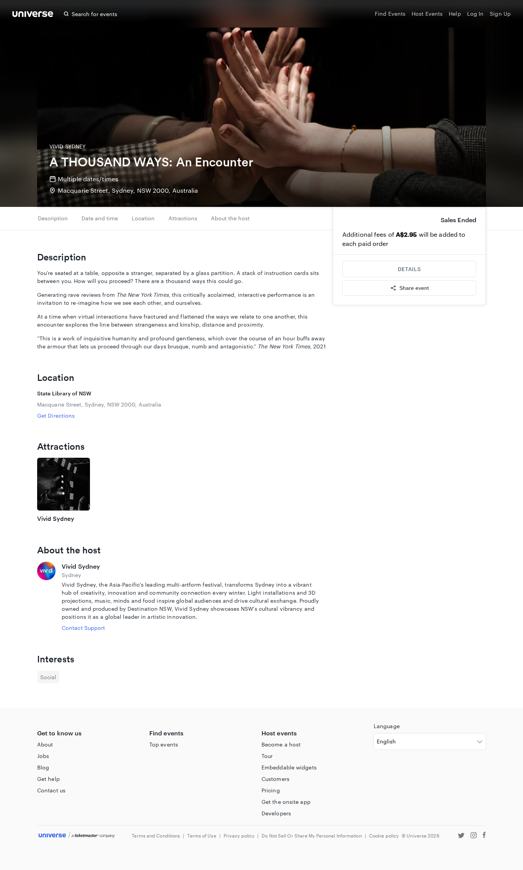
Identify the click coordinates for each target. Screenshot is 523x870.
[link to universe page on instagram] (474, 836)
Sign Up (500, 13)
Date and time (100, 218)
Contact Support (83, 627)
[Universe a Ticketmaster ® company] (76, 835)
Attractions (182, 218)
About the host (230, 218)
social (48, 677)
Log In (475, 13)
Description (53, 218)
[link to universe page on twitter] (461, 836)
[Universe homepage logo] (32, 15)
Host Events (427, 13)
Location (143, 218)
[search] (66, 13)
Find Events (390, 13)
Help (455, 13)
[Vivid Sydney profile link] (46, 597)
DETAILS (409, 269)
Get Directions (56, 415)
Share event (414, 288)
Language (387, 726)
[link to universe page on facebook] (484, 836)
